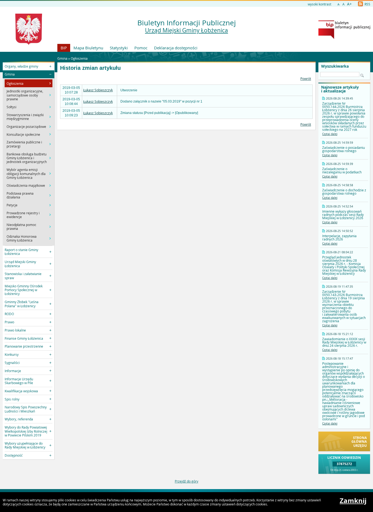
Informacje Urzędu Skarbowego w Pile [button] (19, 381)
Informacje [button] (13, 371)
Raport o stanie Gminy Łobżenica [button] (21, 252)
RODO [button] (9, 314)
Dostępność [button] (14, 455)
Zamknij (353, 500)
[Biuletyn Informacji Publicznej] (344, 37)
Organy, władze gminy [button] (21, 66)
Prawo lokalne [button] (15, 330)
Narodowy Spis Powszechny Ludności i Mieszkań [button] (26, 409)
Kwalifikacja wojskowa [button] (21, 391)
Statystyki (119, 47)
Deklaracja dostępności (175, 47)
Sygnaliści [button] (12, 362)
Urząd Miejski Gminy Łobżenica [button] (20, 264)
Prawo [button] (9, 322)
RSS (367, 4)
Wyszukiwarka (335, 66)
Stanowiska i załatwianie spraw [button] (23, 276)
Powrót (305, 78)
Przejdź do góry (186, 481)
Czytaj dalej (330, 134)
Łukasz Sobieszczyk (98, 90)
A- (339, 4)
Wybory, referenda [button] (19, 419)
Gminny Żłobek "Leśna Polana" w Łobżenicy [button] (22, 304)
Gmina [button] (10, 74)
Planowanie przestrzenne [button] (24, 346)
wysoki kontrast (319, 4)
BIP (64, 47)
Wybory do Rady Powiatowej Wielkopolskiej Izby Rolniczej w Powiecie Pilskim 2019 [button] (26, 431)
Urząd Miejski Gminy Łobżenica (186, 30)
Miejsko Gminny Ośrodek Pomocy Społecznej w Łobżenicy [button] (24, 290)
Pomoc (140, 47)
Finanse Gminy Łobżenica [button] (24, 338)
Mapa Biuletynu (88, 47)
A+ (349, 4)
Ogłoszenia (79, 58)
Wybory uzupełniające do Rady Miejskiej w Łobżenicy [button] (25, 445)
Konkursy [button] (12, 354)
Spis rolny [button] (12, 399)
